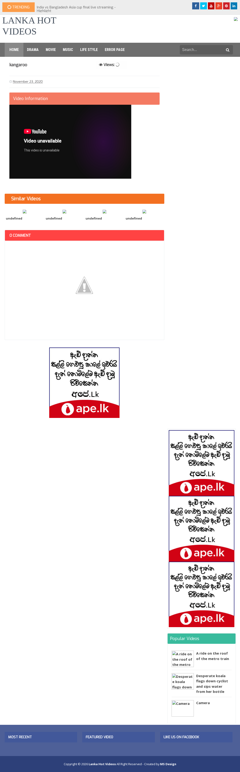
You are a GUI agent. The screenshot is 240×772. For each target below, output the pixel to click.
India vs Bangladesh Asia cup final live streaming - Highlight (76, 9)
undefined (14, 218)
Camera (203, 702)
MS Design (168, 764)
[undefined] (25, 211)
